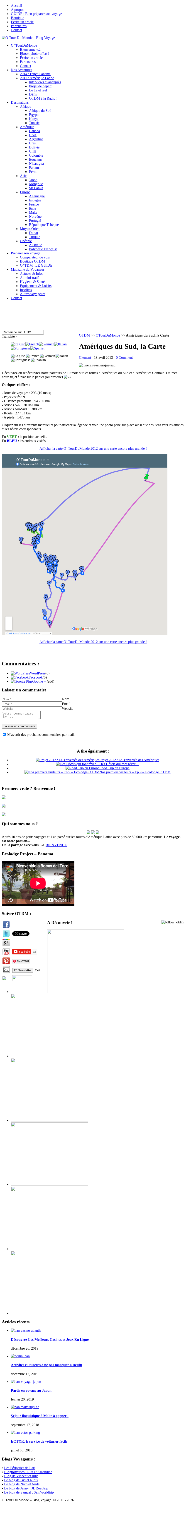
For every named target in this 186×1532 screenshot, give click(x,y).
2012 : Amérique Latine (37, 78)
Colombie (36, 155)
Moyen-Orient (30, 229)
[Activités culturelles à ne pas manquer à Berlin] (20, 1356)
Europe (25, 192)
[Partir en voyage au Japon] (27, 1382)
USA (33, 135)
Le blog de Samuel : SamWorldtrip (29, 1492)
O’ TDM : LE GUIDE (36, 265)
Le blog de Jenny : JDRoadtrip (26, 1488)
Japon (33, 180)
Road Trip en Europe (114, 768)
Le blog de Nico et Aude (21, 1484)
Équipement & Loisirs (35, 286)
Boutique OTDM (32, 261)
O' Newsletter (23, 970)
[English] (18, 344)
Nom (65, 699)
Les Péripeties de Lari (19, 1468)
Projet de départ (40, 86)
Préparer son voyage (25, 253)
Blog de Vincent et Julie (21, 1476)
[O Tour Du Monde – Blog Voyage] (28, 38)
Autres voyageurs (32, 294)
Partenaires (19, 26)
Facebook (36, 677)
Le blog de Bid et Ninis (21, 1480)
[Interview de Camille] (97, 833)
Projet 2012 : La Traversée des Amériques (129, 760)
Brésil (33, 143)
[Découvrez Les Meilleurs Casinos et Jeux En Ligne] (26, 1330)
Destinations (20, 102)
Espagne (35, 200)
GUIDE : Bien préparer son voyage (36, 14)
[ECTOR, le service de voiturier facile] (25, 1432)
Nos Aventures (21, 70)
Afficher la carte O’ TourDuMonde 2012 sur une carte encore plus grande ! (93, 448)
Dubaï (33, 233)
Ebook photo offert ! (34, 53)
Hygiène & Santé (32, 282)
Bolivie (34, 147)
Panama (34, 168)
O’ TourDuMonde (24, 45)
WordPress (37, 673)
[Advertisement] (87, 317)
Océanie (26, 241)
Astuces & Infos (31, 273)
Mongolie (36, 184)
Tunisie (34, 123)
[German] (46, 344)
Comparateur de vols (35, 257)
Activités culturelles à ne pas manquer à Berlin (46, 1365)
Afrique (25, 106)
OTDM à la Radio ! (43, 98)
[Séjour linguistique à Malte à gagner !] (25, 1407)
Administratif (29, 278)
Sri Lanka (36, 188)
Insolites (26, 290)
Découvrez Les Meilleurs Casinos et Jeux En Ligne (50, 1339)
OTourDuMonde (108, 335)
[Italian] (60, 344)
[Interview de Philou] (93, 833)
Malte (33, 212)
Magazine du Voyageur (27, 269)
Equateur (35, 159)
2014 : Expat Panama (35, 74)
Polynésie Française (43, 249)
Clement (85, 357)
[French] (32, 344)
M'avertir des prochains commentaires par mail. (41, 734)
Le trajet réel (38, 90)
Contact (16, 30)
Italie (32, 208)
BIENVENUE (56, 845)
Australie (35, 245)
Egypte (34, 115)
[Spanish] (37, 348)
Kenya (34, 119)
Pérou (33, 172)
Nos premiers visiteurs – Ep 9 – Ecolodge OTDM (135, 772)
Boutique (17, 18)
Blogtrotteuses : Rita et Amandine (28, 1472)
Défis (33, 94)
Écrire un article (22, 22)
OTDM (84, 335)
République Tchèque (44, 225)
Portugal (35, 220)
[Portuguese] (20, 348)
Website (67, 708)
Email (66, 704)
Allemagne (37, 196)
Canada (34, 131)
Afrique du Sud (40, 110)
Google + (39, 681)
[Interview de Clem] (88, 833)
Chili (32, 151)
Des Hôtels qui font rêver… (119, 764)
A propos (17, 10)
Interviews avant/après (45, 82)
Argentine (36, 139)
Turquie (34, 237)
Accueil (16, 5)
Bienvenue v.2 (30, 49)
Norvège (35, 216)
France (34, 204)
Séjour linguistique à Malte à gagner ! (40, 1416)
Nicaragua (36, 163)
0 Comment (124, 357)
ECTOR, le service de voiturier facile (39, 1441)
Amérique (27, 127)
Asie (23, 176)
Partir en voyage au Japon (31, 1390)
